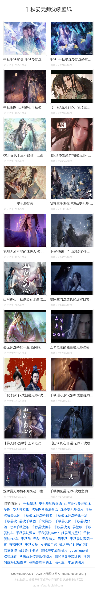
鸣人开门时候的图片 (74, 545)
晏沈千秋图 (27, 521)
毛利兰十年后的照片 (69, 562)
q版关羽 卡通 (29, 550)
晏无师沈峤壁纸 (50, 503)
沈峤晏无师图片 (71, 509)
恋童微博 (10, 550)
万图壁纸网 (50, 573)
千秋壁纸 (29, 503)
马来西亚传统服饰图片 (35, 556)
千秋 (36, 539)
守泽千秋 (16, 545)
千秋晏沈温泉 (26, 533)
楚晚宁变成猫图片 (54, 550)
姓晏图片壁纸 (71, 533)
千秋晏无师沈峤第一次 (71, 515)
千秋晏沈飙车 (41, 527)
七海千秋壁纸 (19, 527)
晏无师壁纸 (21, 509)
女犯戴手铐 (48, 545)
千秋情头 (48, 539)
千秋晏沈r (45, 521)
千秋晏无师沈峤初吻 (37, 515)
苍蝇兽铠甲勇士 (40, 562)
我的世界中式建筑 (68, 556)
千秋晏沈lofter (48, 533)
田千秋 (63, 539)
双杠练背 (10, 556)
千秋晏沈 (10, 521)
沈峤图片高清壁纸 (45, 509)
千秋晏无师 (63, 521)
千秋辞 (26, 539)
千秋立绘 (31, 545)
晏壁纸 (77, 527)
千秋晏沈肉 (62, 527)
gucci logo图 (79, 550)
